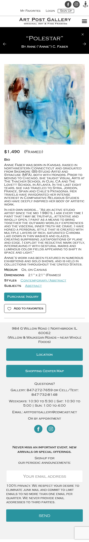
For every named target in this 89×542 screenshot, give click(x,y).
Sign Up (66, 11)
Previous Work (7, 44)
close (82, 34)
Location (44, 354)
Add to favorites (28, 308)
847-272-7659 (40, 390)
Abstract (33, 286)
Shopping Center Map (44, 371)
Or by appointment (44, 418)
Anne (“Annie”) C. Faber (47, 46)
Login (50, 11)
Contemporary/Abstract (43, 280)
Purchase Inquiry (22, 297)
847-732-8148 (44, 395)
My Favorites (30, 11)
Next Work (82, 44)
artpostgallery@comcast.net (50, 412)
